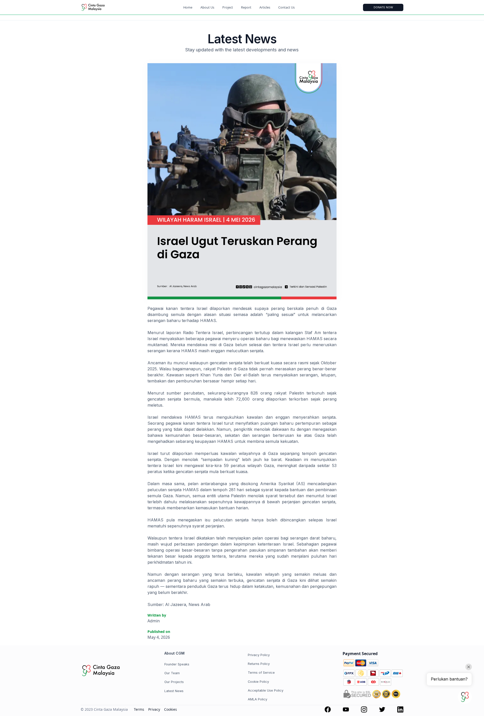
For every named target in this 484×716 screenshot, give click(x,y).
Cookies (170, 709)
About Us (207, 7)
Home (187, 7)
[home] (101, 7)
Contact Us (286, 7)
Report (246, 7)
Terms (139, 709)
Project (227, 7)
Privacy (154, 709)
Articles (264, 7)
